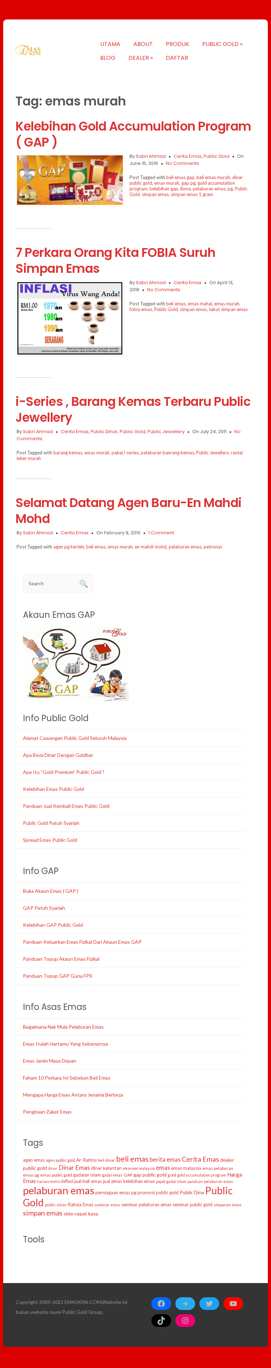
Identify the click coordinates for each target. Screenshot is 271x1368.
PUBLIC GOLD (222, 44)
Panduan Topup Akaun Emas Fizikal (61, 959)
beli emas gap (180, 177)
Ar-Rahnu (86, 1160)
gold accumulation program (201, 1175)
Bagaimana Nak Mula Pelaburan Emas (63, 1027)
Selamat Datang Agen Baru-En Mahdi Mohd (129, 510)
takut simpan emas (228, 309)
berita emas (165, 1159)
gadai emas (112, 1175)
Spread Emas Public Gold (50, 840)
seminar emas (107, 1204)
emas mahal (200, 303)
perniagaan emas (112, 1192)
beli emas (176, 303)
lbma (185, 188)
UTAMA (110, 44)
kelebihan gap (164, 188)
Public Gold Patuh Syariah (51, 823)
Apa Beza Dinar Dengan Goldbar (58, 755)
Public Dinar (104, 431)
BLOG (107, 58)
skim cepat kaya (81, 1214)
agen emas (34, 1160)
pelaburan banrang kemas (167, 452)
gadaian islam (87, 1175)
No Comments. (183, 163)
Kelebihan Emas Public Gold (53, 789)
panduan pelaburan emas (210, 1181)
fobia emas (141, 309)
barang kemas (67, 452)
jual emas (112, 1181)
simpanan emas (227, 1204)
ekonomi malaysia (139, 1168)
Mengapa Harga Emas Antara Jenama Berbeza (73, 1095)
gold (172, 1175)
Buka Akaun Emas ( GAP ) (50, 891)
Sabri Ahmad (151, 156)
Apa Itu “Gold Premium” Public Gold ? (63, 772)
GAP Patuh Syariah (44, 908)
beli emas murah (213, 177)
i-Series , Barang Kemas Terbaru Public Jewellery (133, 409)
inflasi (67, 1181)
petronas (213, 547)
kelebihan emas (139, 1181)
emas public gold (56, 1175)
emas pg (31, 1175)
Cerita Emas (187, 156)
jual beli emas (88, 1181)
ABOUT (143, 44)
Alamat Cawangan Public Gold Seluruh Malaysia (75, 738)
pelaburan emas (209, 188)
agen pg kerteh (68, 547)
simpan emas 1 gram (192, 194)
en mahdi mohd (151, 547)
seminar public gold (192, 1204)
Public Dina (192, 1192)
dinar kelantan (106, 1168)
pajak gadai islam (171, 1181)
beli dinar (106, 1160)
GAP (128, 1175)
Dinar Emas (74, 1167)
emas (163, 1167)
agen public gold (60, 1160)
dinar (53, 1168)
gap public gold (150, 1175)
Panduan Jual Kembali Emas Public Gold (66, 806)
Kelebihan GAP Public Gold (53, 925)
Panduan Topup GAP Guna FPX (57, 976)
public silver (56, 1204)
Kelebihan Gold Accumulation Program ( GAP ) (133, 134)
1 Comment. (161, 532)
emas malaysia (186, 1168)
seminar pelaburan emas (146, 1204)
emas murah (166, 183)
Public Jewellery (166, 431)
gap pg (188, 183)
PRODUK (177, 44)
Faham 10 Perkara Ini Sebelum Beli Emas (66, 1078)
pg (230, 188)
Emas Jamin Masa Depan (49, 1061)
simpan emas (155, 194)
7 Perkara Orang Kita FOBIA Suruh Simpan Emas (115, 260)
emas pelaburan (217, 1168)
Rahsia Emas (81, 1204)
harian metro (48, 1181)
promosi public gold (158, 1192)
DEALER (140, 58)
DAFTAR (177, 58)
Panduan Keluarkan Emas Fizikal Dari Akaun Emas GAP (82, 942)
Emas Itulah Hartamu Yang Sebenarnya (65, 1044)
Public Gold (216, 156)
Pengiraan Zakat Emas (47, 1112)
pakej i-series (125, 452)
